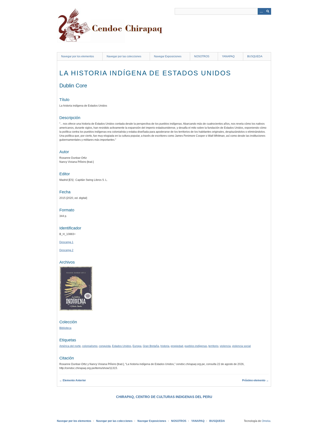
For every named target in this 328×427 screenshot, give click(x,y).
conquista (105, 346)
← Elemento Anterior (72, 380)
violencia (225, 346)
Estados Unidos (121, 346)
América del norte (70, 346)
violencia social (241, 346)
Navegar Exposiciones (167, 56)
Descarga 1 (66, 242)
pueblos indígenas (196, 346)
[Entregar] (267, 11)
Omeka (266, 421)
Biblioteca (65, 328)
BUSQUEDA (254, 56)
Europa (137, 346)
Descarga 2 (66, 250)
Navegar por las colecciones (124, 56)
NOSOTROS (201, 56)
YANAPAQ (228, 56)
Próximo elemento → (255, 380)
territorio (213, 346)
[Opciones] (261, 11)
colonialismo (90, 346)
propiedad (177, 346)
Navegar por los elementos (77, 56)
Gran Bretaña (151, 346)
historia (164, 346)
